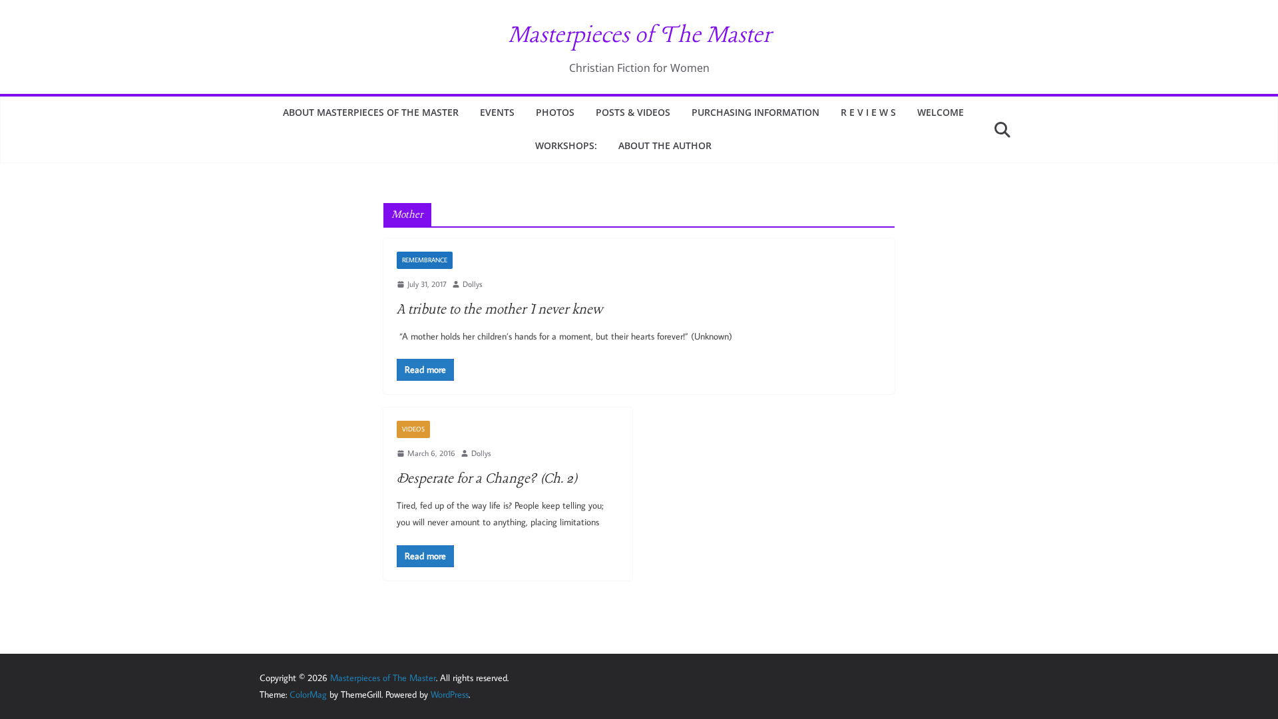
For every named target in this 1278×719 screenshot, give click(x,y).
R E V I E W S (868, 112)
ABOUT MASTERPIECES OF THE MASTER (371, 112)
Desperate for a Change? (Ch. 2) (487, 479)
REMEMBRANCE (424, 260)
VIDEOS (413, 429)
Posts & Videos (633, 112)
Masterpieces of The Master (639, 36)
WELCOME (940, 112)
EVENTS (497, 112)
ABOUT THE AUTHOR (665, 145)
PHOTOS (555, 112)
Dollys (473, 284)
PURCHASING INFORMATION (755, 112)
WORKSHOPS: (566, 145)
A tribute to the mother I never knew (499, 310)
